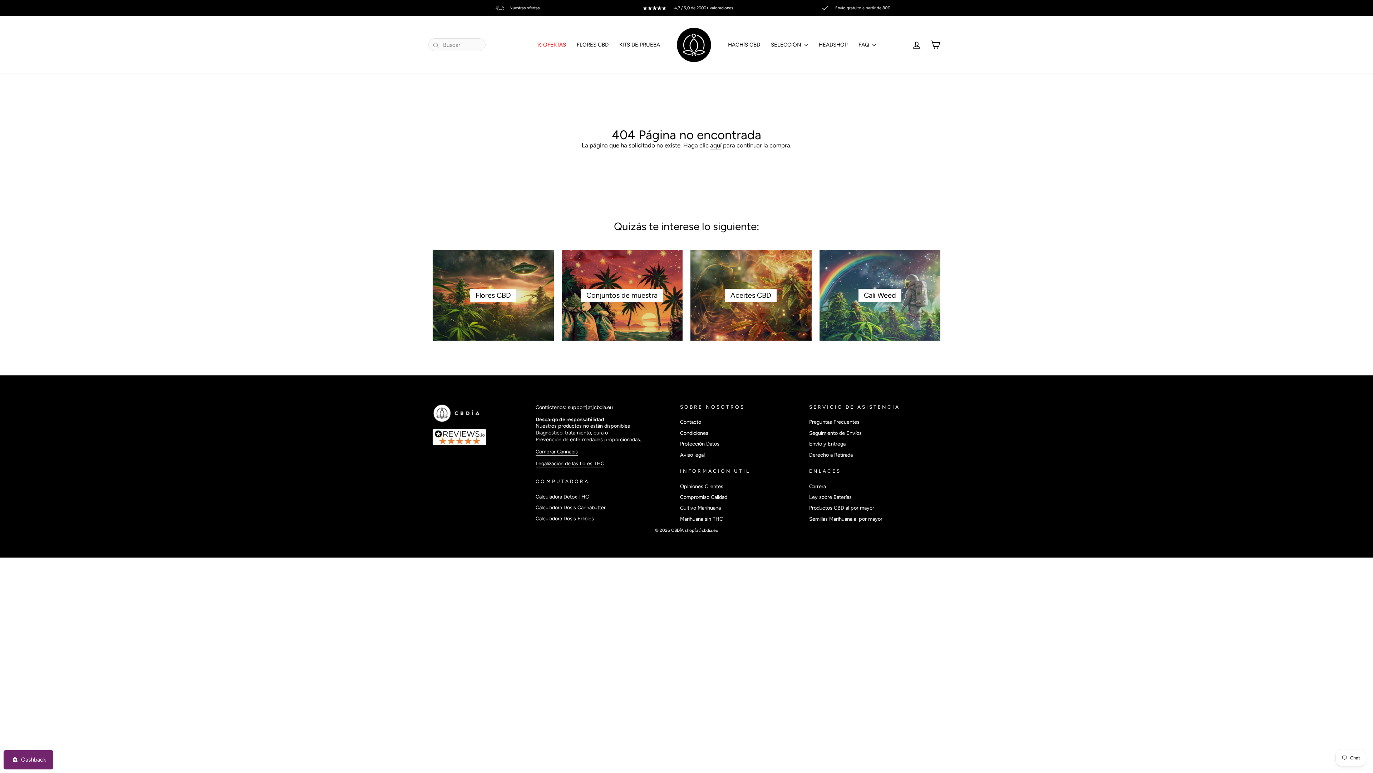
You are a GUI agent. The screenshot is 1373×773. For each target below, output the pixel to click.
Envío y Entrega (827, 444)
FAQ (864, 45)
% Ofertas (551, 45)
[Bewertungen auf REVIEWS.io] (480, 437)
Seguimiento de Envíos (835, 433)
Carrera (817, 486)
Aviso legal (692, 455)
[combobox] (457, 44)
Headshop (833, 45)
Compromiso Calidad (703, 497)
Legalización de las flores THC (570, 463)
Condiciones (694, 433)
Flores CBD (593, 45)
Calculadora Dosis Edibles (565, 518)
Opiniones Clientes (701, 486)
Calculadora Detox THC (562, 497)
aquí (716, 145)
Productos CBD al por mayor (841, 508)
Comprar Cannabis (557, 451)
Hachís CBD (744, 45)
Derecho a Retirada (831, 455)
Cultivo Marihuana (700, 508)
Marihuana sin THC (701, 519)
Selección (787, 45)
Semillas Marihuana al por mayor (845, 519)
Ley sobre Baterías (830, 497)
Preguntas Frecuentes (834, 422)
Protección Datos (699, 444)
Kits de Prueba (639, 45)
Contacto (690, 422)
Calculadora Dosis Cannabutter (571, 507)
